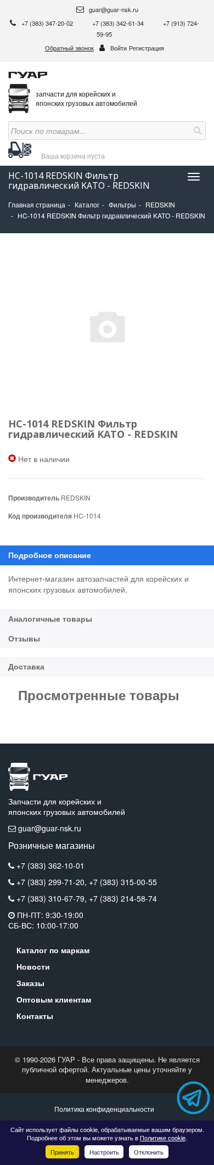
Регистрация (146, 47)
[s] (196, 130)
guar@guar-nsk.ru (112, 9)
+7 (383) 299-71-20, (52, 881)
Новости (33, 966)
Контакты (34, 1015)
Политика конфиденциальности (104, 1108)
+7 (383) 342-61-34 (118, 23)
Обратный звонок (69, 47)
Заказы (30, 982)
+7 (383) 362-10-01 (50, 865)
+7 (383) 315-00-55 (123, 881)
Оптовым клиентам (53, 999)
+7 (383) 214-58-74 (123, 898)
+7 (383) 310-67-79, (52, 898)
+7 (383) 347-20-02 (48, 23)
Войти (118, 47)
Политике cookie (162, 1137)
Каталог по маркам (52, 949)
